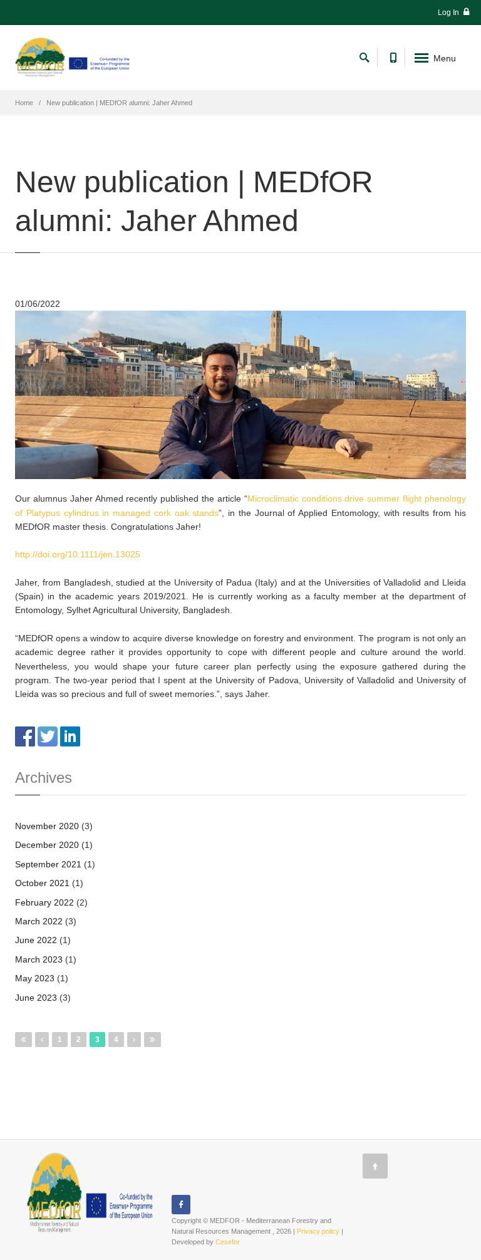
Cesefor (227, 1242)
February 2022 (44, 902)
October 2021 (42, 883)
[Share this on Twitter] (48, 736)
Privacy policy (318, 1231)
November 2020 (47, 826)
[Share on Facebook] (25, 736)
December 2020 (47, 845)
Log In (449, 12)
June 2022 (36, 940)
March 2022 (39, 921)
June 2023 (36, 998)
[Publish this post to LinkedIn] (70, 736)
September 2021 (48, 864)
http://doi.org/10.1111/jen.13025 (77, 554)
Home (24, 102)
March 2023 (39, 959)
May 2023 (34, 978)
